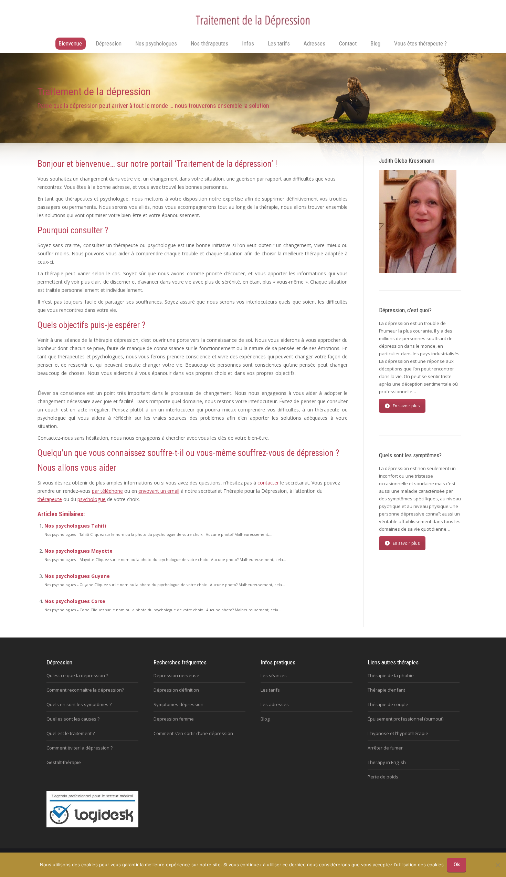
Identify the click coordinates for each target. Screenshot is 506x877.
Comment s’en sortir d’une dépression (193, 733)
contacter (268, 482)
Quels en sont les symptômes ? (79, 704)
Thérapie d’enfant (386, 690)
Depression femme (174, 719)
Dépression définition (176, 690)
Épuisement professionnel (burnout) (405, 719)
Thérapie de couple (388, 704)
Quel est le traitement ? (70, 733)
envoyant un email (158, 491)
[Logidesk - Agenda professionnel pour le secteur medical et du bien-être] (92, 826)
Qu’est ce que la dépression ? (77, 675)
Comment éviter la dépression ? (79, 748)
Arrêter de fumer (385, 748)
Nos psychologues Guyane (77, 576)
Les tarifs (270, 690)
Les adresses (275, 704)
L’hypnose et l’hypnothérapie (398, 733)
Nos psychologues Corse (74, 601)
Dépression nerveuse (176, 675)
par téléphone (107, 491)
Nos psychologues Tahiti (75, 525)
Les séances (274, 675)
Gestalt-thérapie (63, 762)
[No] (497, 864)
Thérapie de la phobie (391, 675)
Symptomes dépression (178, 704)
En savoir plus (406, 406)
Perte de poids (383, 777)
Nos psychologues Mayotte (78, 551)
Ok (456, 864)
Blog (265, 719)
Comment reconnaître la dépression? (85, 690)
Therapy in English (387, 762)
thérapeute (50, 499)
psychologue (91, 499)
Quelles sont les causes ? (72, 719)
